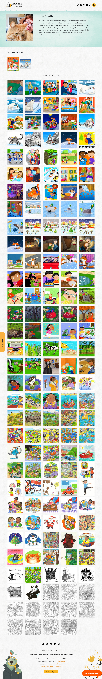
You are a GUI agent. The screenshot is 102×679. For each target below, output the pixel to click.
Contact (73, 5)
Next (54, 76)
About (68, 5)
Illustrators (37, 5)
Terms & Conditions (55, 666)
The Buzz (63, 5)
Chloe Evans (59, 664)
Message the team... (91, 673)
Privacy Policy (45, 666)
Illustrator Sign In (51, 672)
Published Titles (13, 52)
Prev (47, 76)
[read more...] (55, 35)
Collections (44, 5)
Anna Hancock (49, 664)
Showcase (50, 5)
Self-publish (57, 5)
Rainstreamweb (61, 661)
